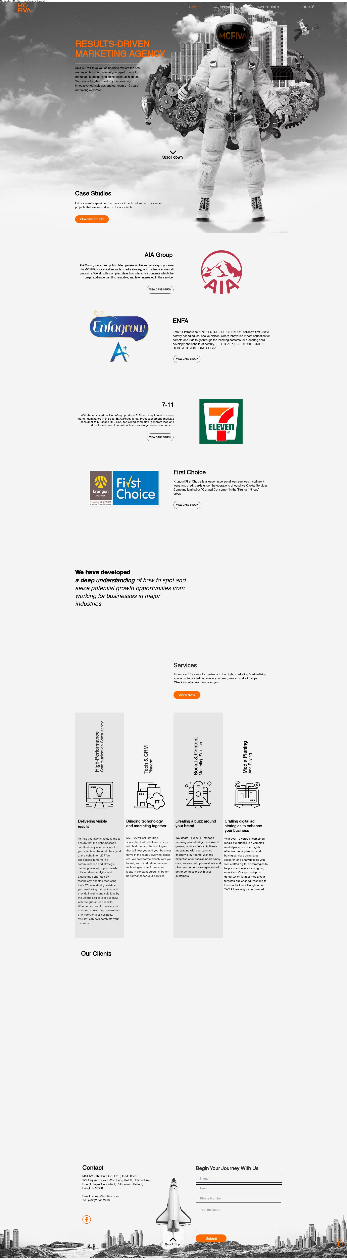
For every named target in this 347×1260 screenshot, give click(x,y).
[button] (187, 695)
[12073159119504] (339, 1243)
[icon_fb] (86, 1219)
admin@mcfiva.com (105, 1196)
